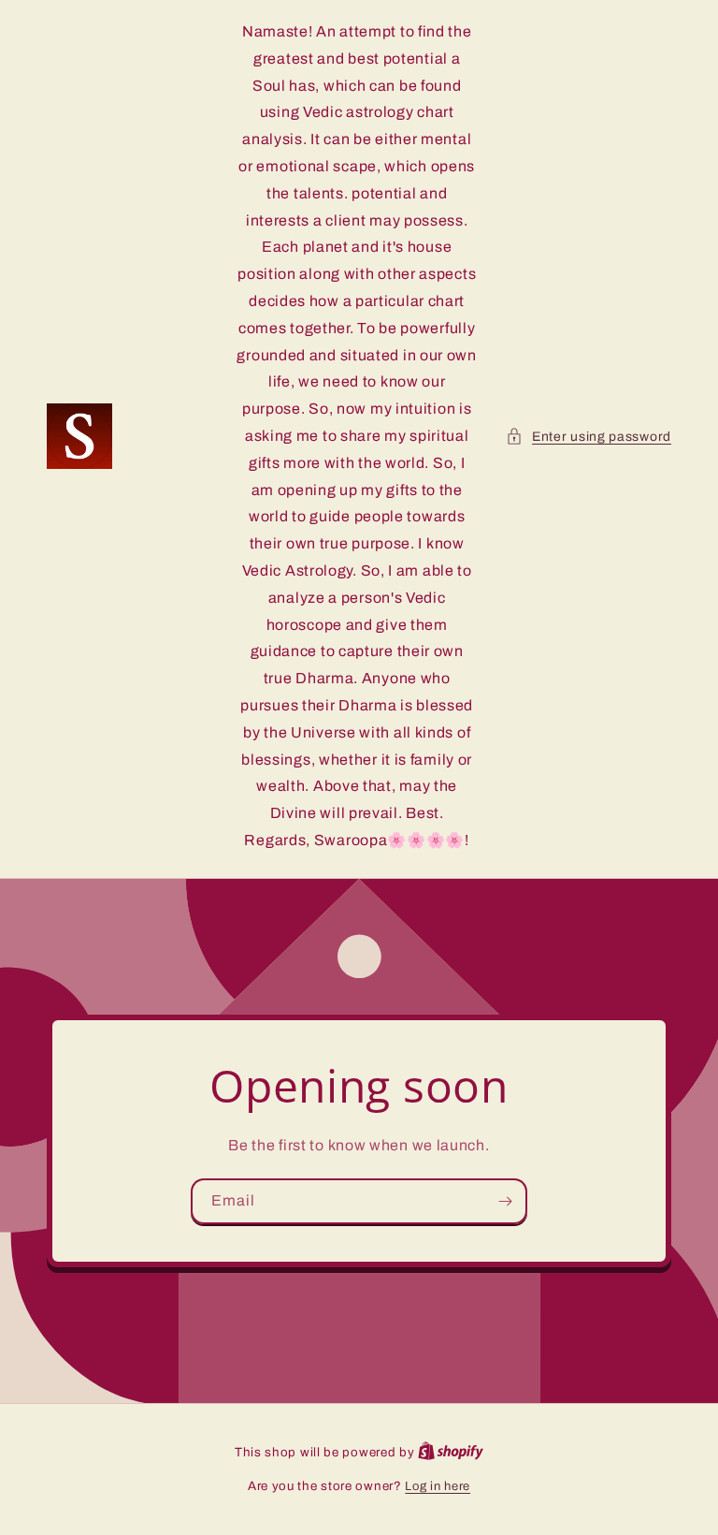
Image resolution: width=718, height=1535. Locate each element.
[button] (588, 436)
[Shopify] (450, 1452)
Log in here (437, 1486)
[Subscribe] (504, 1201)
